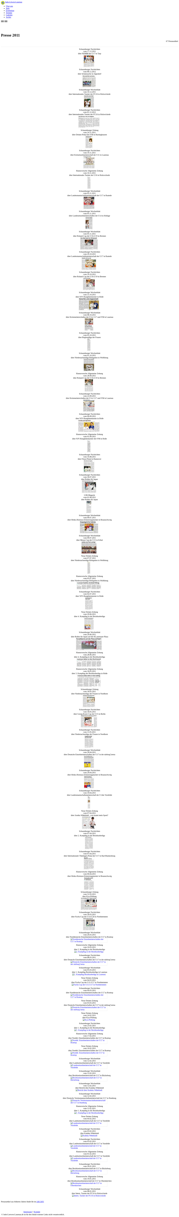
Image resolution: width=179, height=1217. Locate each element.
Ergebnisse (10, 11)
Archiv (8, 17)
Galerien (9, 15)
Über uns (9, 6)
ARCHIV (40, 1202)
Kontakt (37, 1212)
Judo (7, 8)
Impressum (28, 1212)
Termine (9, 13)
